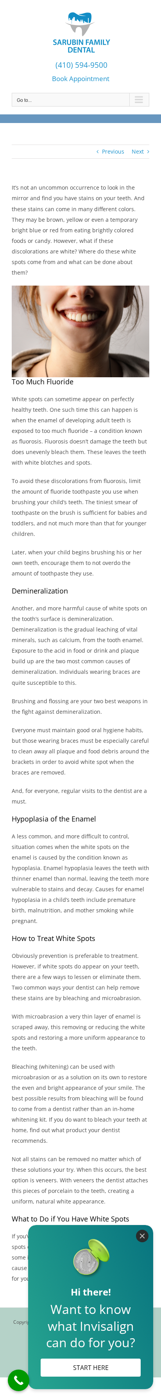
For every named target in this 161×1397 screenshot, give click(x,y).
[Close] (142, 1236)
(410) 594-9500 (80, 65)
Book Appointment (80, 78)
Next (138, 151)
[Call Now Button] (18, 1380)
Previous (113, 151)
